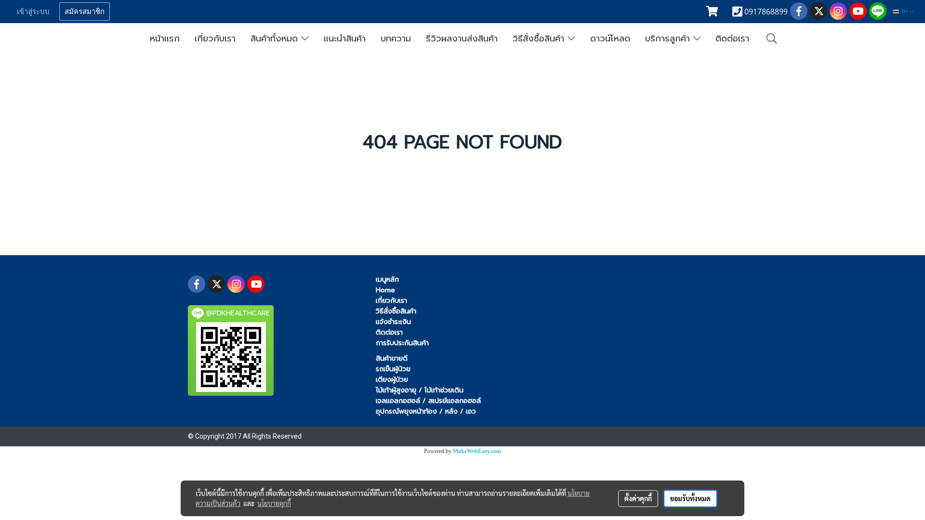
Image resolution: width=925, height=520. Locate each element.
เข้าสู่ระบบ (33, 11)
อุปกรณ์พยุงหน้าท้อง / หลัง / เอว (426, 411)
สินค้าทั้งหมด (276, 38)
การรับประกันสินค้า (402, 343)
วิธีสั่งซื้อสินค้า (540, 38)
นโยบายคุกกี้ (274, 503)
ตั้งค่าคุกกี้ (638, 498)
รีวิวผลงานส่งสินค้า (462, 38)
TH (904, 11)
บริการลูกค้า (669, 38)
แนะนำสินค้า (345, 38)
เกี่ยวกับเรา (215, 38)
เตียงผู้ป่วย (392, 380)
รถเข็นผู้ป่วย (393, 369)
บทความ (396, 38)
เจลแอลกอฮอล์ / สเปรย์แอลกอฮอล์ (428, 401)
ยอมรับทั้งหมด (690, 498)
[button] (771, 38)
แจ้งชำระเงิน (393, 322)
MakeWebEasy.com (477, 451)
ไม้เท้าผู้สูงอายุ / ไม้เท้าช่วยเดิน (419, 390)
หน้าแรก (165, 38)
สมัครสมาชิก (85, 11)
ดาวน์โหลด (610, 38)
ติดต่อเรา (732, 38)
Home (385, 290)
